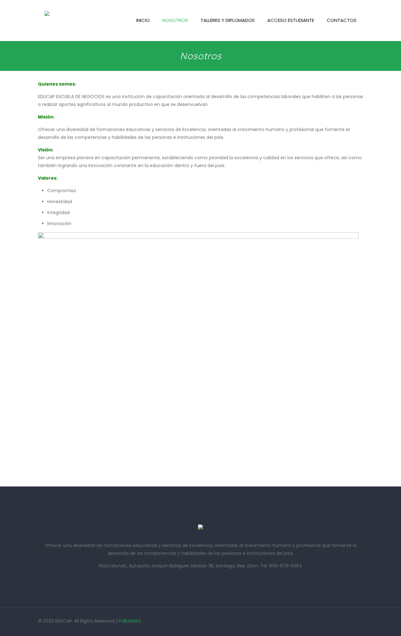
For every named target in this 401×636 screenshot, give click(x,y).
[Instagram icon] (344, 621)
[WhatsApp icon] (328, 621)
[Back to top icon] (371, 623)
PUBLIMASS (129, 621)
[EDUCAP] (46, 20)
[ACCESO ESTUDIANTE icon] (353, 621)
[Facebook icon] (336, 621)
